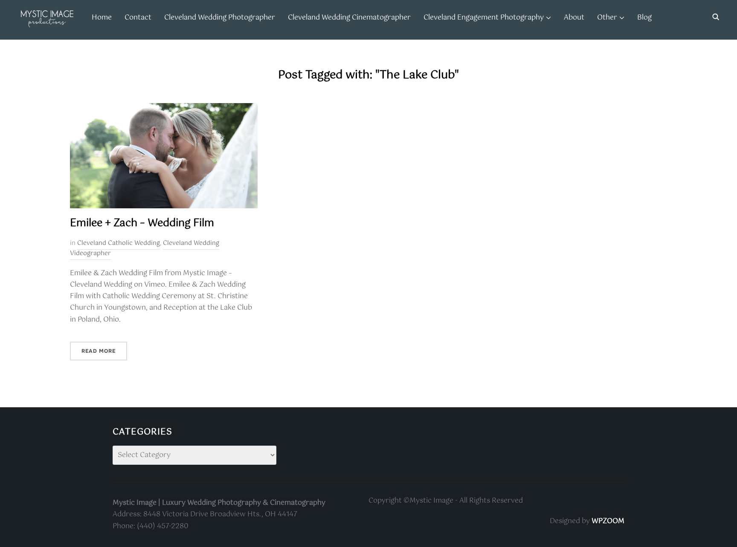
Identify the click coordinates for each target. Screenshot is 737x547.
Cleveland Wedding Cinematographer (349, 17)
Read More (98, 351)
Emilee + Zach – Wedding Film (142, 223)
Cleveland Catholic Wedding (118, 243)
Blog (644, 17)
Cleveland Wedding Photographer (219, 17)
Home (102, 17)
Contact (138, 17)
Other (607, 17)
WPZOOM (608, 521)
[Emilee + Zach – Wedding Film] (164, 109)
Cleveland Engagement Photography (484, 17)
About (574, 17)
